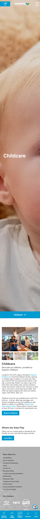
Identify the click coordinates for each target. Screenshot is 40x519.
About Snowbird (8, 460)
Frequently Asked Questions (12, 487)
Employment (7, 476)
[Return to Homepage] (22, 3)
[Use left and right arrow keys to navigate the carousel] (20, 339)
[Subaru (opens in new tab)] (6, 503)
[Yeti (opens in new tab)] (16, 503)
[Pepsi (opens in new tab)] (26, 502)
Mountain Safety (8, 471)
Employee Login (8, 479)
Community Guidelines (10, 463)
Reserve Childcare (10, 413)
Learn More (8, 438)
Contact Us (6, 468)
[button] (12, 515)
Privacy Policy (7, 484)
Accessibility (7, 458)
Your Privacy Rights (9, 489)
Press (5, 466)
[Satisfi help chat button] (35, 506)
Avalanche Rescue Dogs (11, 481)
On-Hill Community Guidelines (13, 473)
